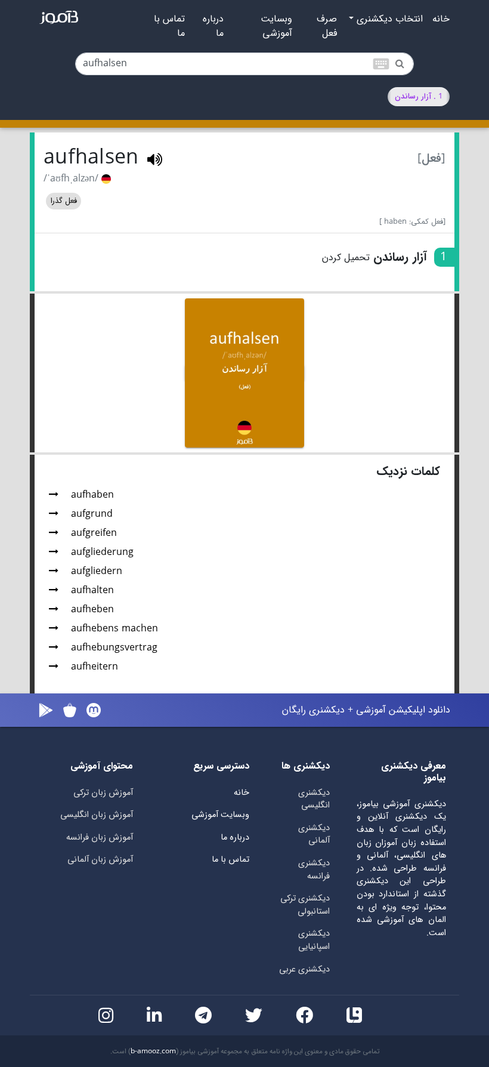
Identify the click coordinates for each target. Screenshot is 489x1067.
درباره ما (213, 26)
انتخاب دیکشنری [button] (388, 19)
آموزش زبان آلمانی (100, 859)
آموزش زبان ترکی (103, 793)
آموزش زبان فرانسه (99, 837)
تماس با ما (169, 26)
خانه (441, 19)
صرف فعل (327, 26)
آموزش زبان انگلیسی (96, 815)
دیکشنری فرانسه (314, 869)
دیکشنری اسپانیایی (314, 940)
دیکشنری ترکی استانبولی (305, 905)
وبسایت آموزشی (276, 26)
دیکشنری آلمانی (314, 834)
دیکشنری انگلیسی (314, 799)
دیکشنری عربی (304, 969)
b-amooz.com (153, 1051)
